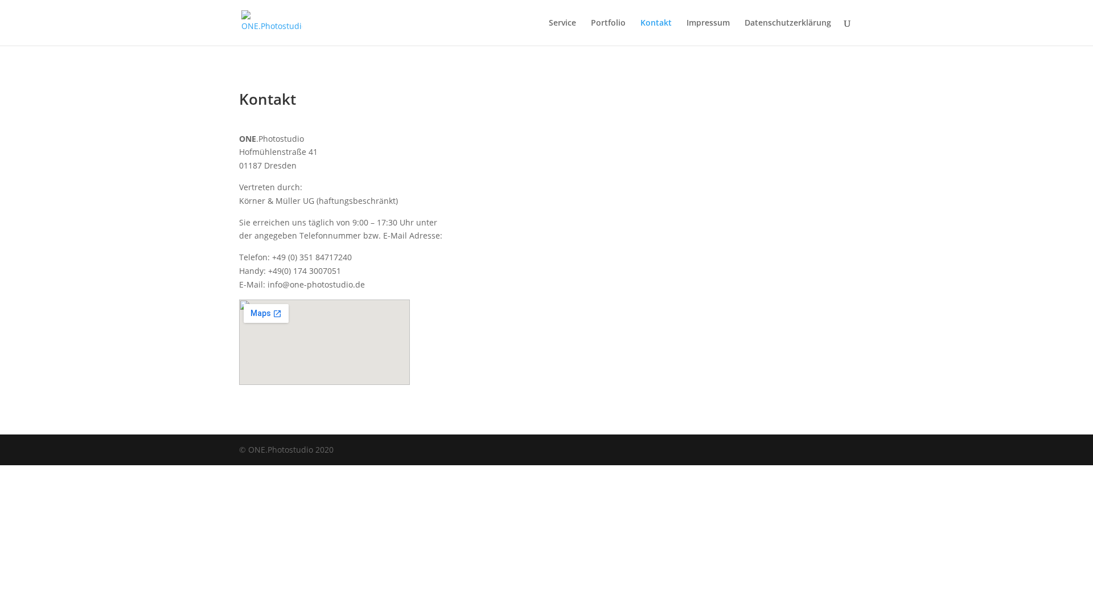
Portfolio (608, 23)
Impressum (708, 23)
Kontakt (656, 23)
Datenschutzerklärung (788, 23)
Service (562, 23)
